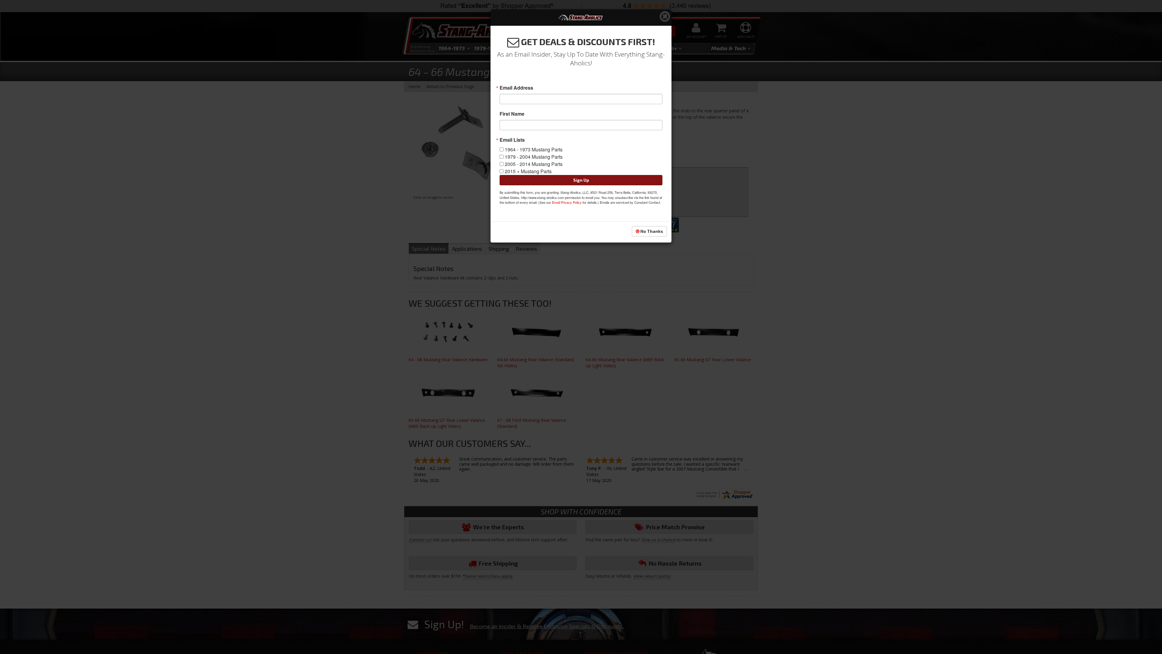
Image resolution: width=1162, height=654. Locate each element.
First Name (512, 113)
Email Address (516, 87)
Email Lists (512, 139)
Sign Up (581, 180)
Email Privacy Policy (567, 202)
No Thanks (651, 231)
